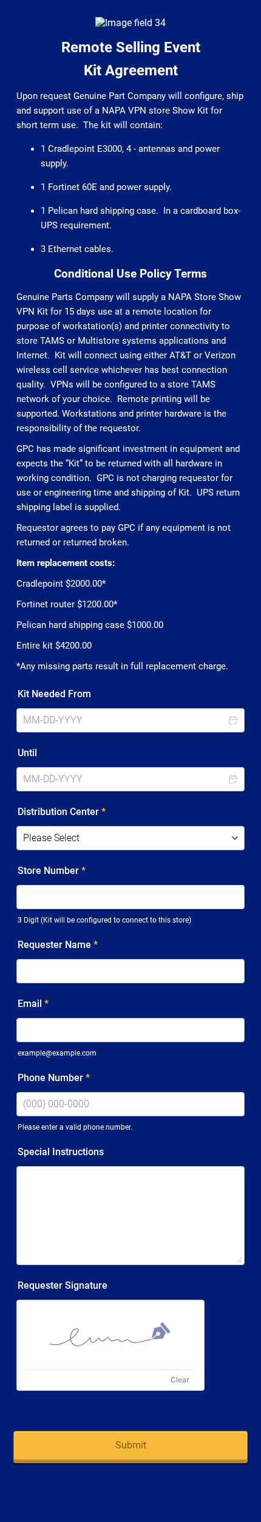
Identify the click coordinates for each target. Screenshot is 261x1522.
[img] (110, 1335)
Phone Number (54, 1077)
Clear (180, 1379)
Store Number (52, 870)
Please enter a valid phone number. (75, 1127)
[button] (232, 720)
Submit (130, 1445)
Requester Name (58, 944)
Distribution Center (62, 811)
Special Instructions (61, 1152)
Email (33, 1003)
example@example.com (57, 1053)
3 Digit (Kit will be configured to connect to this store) (104, 920)
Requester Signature (62, 1285)
